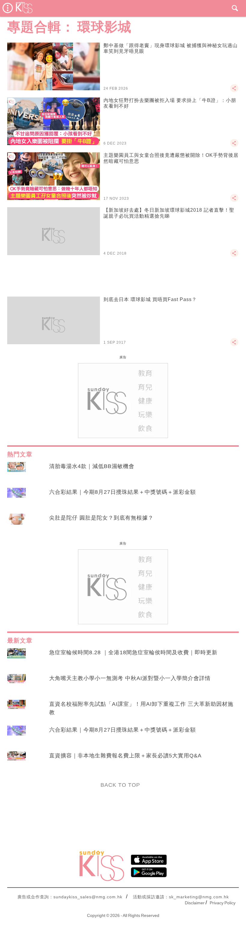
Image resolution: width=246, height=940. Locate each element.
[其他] (234, 91)
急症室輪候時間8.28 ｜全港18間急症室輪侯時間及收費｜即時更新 (133, 652)
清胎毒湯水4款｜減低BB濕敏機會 (91, 466)
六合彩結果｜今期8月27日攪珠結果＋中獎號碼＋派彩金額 (122, 492)
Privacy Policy (223, 902)
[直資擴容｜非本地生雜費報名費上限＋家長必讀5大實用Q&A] (16, 761)
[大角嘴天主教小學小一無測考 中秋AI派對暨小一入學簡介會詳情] (16, 684)
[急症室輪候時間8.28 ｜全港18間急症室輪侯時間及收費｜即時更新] (16, 658)
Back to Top (120, 785)
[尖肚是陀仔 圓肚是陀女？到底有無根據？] (16, 523)
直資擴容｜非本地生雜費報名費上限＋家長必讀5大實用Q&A (125, 756)
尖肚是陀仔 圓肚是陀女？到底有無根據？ (101, 518)
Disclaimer (195, 902)
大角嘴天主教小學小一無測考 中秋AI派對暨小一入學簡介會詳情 (130, 678)
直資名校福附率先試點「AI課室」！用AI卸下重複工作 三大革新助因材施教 (141, 708)
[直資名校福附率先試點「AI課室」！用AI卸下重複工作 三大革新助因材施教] (16, 710)
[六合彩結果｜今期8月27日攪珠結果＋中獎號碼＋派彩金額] (16, 498)
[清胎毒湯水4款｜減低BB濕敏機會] (16, 472)
